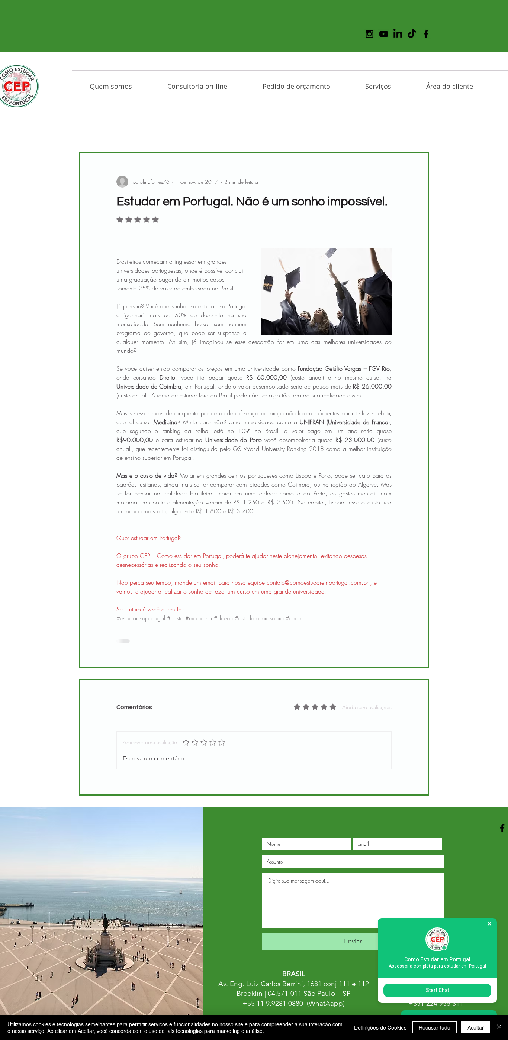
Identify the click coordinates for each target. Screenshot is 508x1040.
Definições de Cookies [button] (380, 1027)
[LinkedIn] (397, 34)
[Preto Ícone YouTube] (383, 34)
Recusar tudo (434, 1027)
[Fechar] (499, 1027)
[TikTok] (411, 34)
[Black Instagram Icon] (369, 34)
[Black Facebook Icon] (426, 34)
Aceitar (475, 1027)
